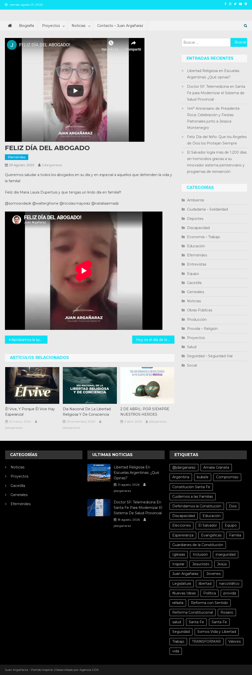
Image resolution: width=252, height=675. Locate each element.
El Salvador (207, 525)
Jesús (222, 564)
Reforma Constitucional (192, 612)
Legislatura (181, 583)
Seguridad (181, 631)
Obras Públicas (199, 310)
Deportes (195, 218)
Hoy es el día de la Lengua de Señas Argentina (155, 340)
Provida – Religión (202, 328)
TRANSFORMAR (206, 641)
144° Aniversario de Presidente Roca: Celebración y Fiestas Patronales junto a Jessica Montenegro (213, 118)
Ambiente (195, 200)
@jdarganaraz (184, 467)
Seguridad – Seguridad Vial (210, 356)
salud (176, 622)
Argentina (180, 477)
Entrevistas (196, 264)
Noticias (78, 25)
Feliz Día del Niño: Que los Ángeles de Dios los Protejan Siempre (217, 140)
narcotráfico (229, 583)
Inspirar (178, 564)
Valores (234, 641)
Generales (195, 292)
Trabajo (178, 641)
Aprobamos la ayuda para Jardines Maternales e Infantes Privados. (29, 340)
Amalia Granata (216, 467)
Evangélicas (211, 535)
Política (209, 593)
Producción (197, 319)
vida (175, 651)
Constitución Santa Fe (191, 487)
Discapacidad (198, 228)
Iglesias (178, 554)
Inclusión (200, 554)
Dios (232, 506)
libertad (205, 583)
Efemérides (16, 157)
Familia (235, 535)
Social (192, 365)
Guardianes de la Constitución (197, 545)
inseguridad (226, 554)
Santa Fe (196, 622)
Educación (196, 246)
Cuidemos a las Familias (192, 496)
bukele (202, 477)
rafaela (177, 603)
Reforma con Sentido (209, 603)
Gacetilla (194, 283)
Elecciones (181, 525)
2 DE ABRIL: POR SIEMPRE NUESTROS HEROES (144, 412)
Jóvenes (213, 573)
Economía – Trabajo (203, 237)
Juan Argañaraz (185, 573)
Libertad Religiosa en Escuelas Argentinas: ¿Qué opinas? (213, 74)
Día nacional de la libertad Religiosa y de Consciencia (87, 412)
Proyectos (51, 25)
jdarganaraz (52, 165)
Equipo (193, 273)
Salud (191, 347)
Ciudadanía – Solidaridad (207, 209)
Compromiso (227, 477)
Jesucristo (200, 564)
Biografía (26, 25)
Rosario (226, 612)
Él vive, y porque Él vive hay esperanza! (30, 412)
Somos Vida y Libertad (216, 631)
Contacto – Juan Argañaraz (120, 25)
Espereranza (182, 535)
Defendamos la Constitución (196, 506)
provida (229, 593)
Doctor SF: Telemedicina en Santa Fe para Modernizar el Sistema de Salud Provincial (216, 93)
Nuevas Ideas (184, 593)
